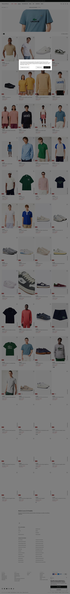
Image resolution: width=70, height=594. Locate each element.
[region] (35, 64)
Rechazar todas (39, 67)
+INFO (28, 64)
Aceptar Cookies (47, 67)
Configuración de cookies (25, 67)
